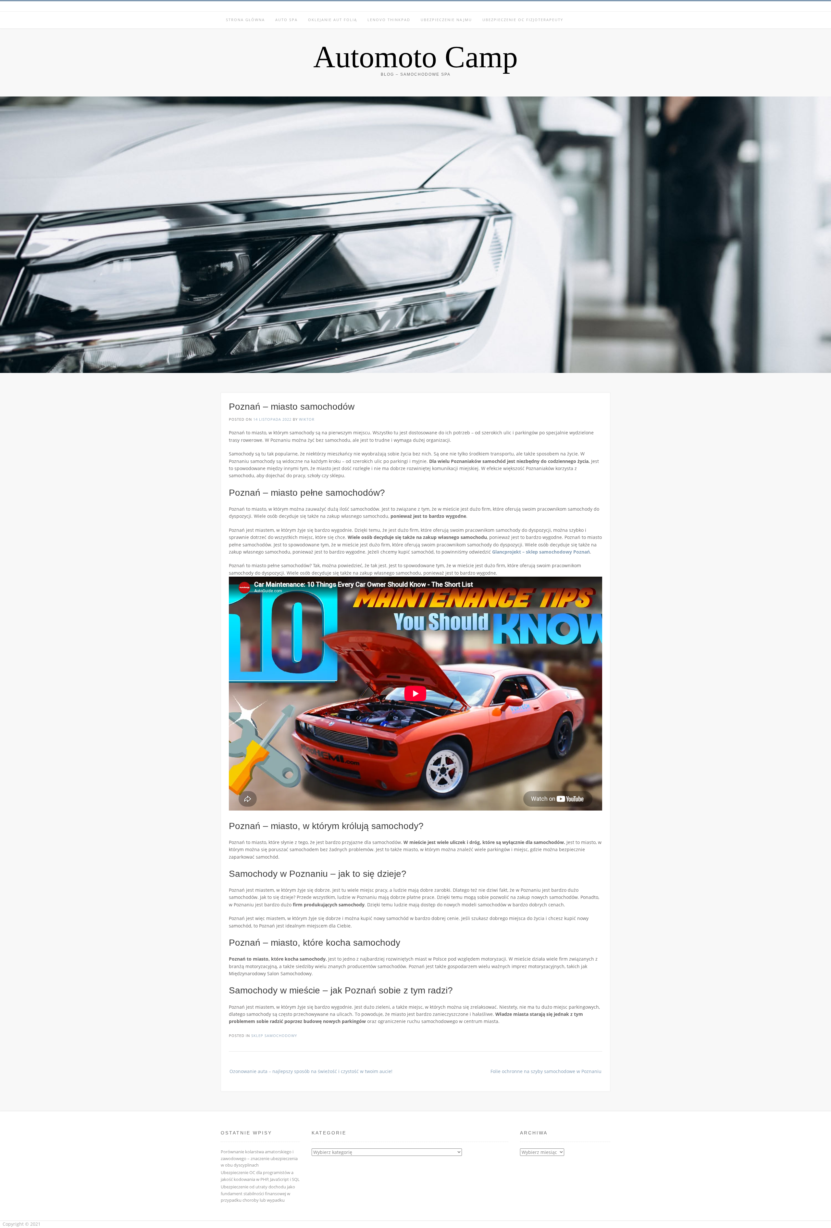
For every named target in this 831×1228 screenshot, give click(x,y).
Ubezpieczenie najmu (446, 19)
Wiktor (307, 419)
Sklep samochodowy (274, 1035)
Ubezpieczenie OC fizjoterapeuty (522, 19)
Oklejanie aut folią (332, 19)
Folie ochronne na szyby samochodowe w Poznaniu (546, 1071)
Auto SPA (286, 19)
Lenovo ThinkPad (388, 19)
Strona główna (245, 19)
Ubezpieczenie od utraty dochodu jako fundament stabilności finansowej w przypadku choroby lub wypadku (258, 1193)
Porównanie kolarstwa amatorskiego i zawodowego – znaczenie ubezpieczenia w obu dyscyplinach (259, 1158)
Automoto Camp (415, 57)
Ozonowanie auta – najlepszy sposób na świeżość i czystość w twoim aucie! (310, 1071)
